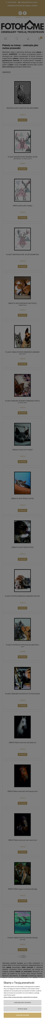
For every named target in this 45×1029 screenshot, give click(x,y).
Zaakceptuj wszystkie (22, 1015)
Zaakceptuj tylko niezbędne (22, 1002)
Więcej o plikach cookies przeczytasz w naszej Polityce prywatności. (21, 997)
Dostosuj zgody (22, 1009)
